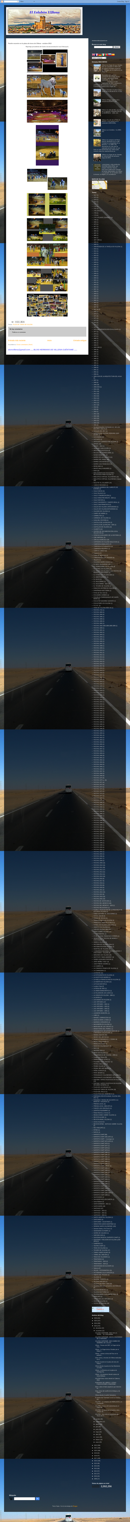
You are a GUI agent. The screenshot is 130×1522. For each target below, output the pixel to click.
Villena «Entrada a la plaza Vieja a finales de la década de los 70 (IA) (112, 90)
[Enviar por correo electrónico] (16, 322)
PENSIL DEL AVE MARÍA (101, 1068)
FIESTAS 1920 (98, 672)
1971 (95, 316)
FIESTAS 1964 (98, 764)
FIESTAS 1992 (98, 829)
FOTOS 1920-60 (98, 916)
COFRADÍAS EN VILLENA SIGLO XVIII (105, 542)
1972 (95, 318)
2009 (95, 384)
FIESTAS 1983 (98, 809)
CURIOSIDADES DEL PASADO (103, 557)
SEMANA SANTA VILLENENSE (103, 1226)
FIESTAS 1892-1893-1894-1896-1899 (104, 625)
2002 (95, 372)
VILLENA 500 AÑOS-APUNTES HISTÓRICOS (107, 1286)
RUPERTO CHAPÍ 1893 (101, 1177)
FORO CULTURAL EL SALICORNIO (104, 913)
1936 (95, 273)
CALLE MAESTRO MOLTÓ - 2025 (104, 498)
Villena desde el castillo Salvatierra (105, 1395)
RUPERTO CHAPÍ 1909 (101, 1195)
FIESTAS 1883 (98, 612)
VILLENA (96, 1277)
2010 (95, 389)
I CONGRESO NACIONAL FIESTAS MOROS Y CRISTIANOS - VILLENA (108, 951)
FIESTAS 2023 (98, 894)
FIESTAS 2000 (98, 847)
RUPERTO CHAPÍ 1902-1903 (102, 1192)
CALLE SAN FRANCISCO (101, 504)
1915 (95, 253)
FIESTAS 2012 (98, 869)
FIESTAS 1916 (98, 663)
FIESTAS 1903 (98, 634)
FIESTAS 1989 (98, 822)
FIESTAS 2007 (98, 858)
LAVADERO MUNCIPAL (101, 1013)
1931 (95, 267)
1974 (95, 322)
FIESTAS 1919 (98, 670)
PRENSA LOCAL (99, 1104)
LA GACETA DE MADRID (101, 977)
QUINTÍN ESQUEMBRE (101, 1110)
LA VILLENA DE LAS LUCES (102, 993)
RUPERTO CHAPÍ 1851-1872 (102, 1137)
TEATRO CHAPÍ (98, 1246)
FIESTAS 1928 (98, 690)
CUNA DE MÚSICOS (100, 555)
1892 (95, 237)
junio (97, 1429)
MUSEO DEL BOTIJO (100, 1037)
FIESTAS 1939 (98, 708)
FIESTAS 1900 (98, 628)
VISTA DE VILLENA (99, 1301)
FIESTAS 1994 (98, 834)
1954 (95, 287)
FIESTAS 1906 (98, 641)
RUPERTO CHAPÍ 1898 (101, 1188)
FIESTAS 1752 (98, 610)
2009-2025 (97, 387)
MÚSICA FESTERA (99, 1044)
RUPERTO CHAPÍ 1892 (101, 1175)
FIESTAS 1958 (98, 751)
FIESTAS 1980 (98, 802)
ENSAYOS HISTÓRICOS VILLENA (104, 588)
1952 (95, 282)
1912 (95, 251)
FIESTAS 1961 (98, 757)
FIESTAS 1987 (98, 818)
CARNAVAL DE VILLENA (101, 518)
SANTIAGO (97, 1208)
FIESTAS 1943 (98, 717)
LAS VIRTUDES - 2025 (100, 1011)
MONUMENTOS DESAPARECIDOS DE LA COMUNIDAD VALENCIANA (106, 1031)
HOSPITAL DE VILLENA (101, 949)
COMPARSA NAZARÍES (101, 548)
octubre (98, 1419)
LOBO (95, 1015)
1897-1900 (97, 240)
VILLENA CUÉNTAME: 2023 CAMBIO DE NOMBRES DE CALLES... (107, 1342)
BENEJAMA (97, 466)
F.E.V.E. (96, 605)
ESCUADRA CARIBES (100, 595)
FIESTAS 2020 (98, 887)
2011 (95, 391)
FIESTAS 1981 (98, 804)
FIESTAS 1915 (98, 661)
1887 (95, 233)
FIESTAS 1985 (98, 813)
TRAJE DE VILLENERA (101, 1257)
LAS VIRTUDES (98, 1002)
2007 (95, 380)
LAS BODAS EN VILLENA (101, 999)
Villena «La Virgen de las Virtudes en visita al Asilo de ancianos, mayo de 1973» (112, 156)
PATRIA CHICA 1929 (100, 1064)
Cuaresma (97, 553)
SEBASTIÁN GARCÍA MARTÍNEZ (104, 1224)
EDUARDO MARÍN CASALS (102, 562)
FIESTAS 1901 (98, 630)
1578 (95, 199)
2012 (95, 393)
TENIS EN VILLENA (100, 1248)
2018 (95, 407)
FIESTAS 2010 (98, 865)
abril (97, 1434)
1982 (95, 343)
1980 (95, 338)
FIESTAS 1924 (98, 681)
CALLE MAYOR (98, 500)
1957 (95, 289)
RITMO (96, 1130)
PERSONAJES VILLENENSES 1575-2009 (106, 1075)
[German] (100, 55)
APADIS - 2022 (98, 446)
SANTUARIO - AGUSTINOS (102, 1222)
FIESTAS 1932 (98, 699)
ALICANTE (97, 439)
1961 (95, 298)
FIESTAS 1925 (98, 684)
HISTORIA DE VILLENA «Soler (103, 944)
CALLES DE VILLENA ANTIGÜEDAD (105, 509)
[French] (96, 55)
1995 (95, 363)
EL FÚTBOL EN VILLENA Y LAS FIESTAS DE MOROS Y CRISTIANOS (107, 571)
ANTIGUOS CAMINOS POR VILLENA (105, 441)
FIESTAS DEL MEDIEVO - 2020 (103, 905)
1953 (95, 284)
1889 (95, 235)
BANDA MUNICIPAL (100, 455)
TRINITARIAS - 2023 (100, 1261)
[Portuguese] (106, 55)
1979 (95, 336)
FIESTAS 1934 (98, 704)
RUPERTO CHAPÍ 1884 (101, 1161)
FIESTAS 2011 (98, 867)
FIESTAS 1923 (98, 679)
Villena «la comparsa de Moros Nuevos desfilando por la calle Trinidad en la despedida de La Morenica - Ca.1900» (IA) (111, 142)
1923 (95, 255)
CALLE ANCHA (98, 491)
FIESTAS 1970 (98, 778)
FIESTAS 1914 (98, 659)
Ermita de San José (99, 593)
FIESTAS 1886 (98, 616)
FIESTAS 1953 (98, 740)
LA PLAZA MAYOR (99, 984)
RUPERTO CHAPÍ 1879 (101, 1150)
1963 (95, 302)
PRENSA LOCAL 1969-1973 (102, 1106)
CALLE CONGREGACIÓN (101, 495)
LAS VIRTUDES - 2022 (100, 1004)
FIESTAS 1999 (98, 845)
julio (97, 1426)
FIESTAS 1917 (98, 666)
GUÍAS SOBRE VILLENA (101, 931)
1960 (95, 296)
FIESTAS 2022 (98, 892)
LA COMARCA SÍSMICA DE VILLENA (105, 968)
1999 (95, 367)
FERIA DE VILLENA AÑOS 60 (102, 608)
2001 (95, 369)
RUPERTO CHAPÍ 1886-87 (101, 1166)
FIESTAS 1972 (98, 784)
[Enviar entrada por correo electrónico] (12, 322)
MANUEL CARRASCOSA (101, 1017)
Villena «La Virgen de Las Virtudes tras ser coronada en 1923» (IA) (112, 65)
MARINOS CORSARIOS (101, 1022)
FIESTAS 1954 (98, 742)
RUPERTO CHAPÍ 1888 (101, 1168)
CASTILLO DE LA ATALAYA (102, 522)
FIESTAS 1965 (98, 766)
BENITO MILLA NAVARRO (101, 468)
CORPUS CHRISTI (99, 551)
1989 (95, 356)
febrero (98, 1439)
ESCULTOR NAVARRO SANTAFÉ (104, 601)
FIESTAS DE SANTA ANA (101, 901)
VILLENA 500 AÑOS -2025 (101, 1284)
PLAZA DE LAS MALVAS (101, 1087)
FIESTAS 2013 (98, 872)
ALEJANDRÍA (98, 437)
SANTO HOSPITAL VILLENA (102, 1217)
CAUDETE (97, 529)
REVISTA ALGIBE (99, 1117)
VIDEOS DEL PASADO (100, 1275)
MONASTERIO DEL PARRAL (102, 1029)
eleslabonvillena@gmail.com (99, 40)
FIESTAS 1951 (98, 735)
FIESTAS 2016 (98, 878)
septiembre (99, 1421)
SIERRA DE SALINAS (100, 1233)
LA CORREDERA (99, 970)
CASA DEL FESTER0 (100, 520)
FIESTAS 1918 (98, 668)
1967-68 (96, 309)
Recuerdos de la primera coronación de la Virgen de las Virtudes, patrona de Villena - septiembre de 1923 (111, 77)
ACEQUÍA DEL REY (100, 431)
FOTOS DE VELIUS (100, 918)
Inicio (49, 340)
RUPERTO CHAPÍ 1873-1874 (102, 1141)
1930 (95, 264)
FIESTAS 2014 (98, 874)
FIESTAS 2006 (98, 856)
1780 (95, 220)
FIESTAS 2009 (98, 863)
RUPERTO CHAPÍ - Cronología (103, 1139)
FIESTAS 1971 (98, 782)
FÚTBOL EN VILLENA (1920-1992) (104, 925)
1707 (95, 204)
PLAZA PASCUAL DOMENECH (103, 1094)
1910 (95, 249)
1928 (95, 260)
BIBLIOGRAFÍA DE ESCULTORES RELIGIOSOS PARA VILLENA (104, 473)
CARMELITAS (98, 515)
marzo (98, 1437)
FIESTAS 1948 (98, 728)
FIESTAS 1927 (98, 688)
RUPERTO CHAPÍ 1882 (101, 1157)
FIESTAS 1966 (98, 769)
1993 (95, 361)
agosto (98, 1424)
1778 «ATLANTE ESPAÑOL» (102, 217)
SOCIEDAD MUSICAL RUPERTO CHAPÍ (106, 1237)
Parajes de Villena (99, 1057)
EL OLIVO (97, 579)
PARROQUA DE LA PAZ (101, 1059)
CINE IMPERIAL (98, 537)
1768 (95, 213)
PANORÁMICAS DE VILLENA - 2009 (104, 1055)
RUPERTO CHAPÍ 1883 (101, 1159)
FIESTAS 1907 (98, 643)
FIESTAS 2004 (98, 854)
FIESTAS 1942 (98, 715)
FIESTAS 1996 (98, 838)
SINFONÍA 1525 (98, 1235)
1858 (95, 222)
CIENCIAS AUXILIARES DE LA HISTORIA (106, 535)
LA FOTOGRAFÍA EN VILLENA (103, 975)
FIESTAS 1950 (98, 733)
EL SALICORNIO (99, 581)
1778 (95, 215)
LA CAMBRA (97, 966)
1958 (95, 291)
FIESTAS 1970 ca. (99, 780)
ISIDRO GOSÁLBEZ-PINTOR (102, 959)
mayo (97, 1432)
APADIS (96, 444)
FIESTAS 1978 (98, 798)
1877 (95, 226)
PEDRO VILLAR (98, 1066)
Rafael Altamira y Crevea (101, 1113)
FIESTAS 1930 (98, 695)
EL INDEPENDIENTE (100, 577)
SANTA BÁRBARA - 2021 (101, 1204)
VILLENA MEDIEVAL (100, 1290)
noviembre (99, 1330)
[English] (93, 55)
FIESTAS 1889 (98, 619)
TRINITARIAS (98, 1259)
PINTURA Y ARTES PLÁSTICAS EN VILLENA (107, 1079)
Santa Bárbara (98, 1201)
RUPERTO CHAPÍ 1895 (101, 1181)
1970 (95, 314)
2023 (95, 418)
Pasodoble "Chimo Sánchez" (102, 1061)
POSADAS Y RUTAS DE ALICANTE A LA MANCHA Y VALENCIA (106, 1100)
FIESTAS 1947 (98, 726)
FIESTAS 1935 (98, 706)
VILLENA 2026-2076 (99, 1281)
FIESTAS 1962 (98, 760)
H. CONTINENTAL (99, 934)
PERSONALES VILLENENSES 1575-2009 (106, 1077)
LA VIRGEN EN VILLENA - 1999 (103, 995)
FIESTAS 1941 (98, 713)
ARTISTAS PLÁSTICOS (101, 450)
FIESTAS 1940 (98, 710)
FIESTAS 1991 (98, 827)
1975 (95, 325)
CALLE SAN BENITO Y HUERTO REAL (105, 502)
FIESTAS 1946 (98, 724)
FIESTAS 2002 (98, 849)
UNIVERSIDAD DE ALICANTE (103, 1266)
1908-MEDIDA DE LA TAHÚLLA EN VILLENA (107, 246)
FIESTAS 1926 (98, 686)
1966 (95, 305)
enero (97, 1442)
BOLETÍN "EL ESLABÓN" (101, 483)
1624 (95, 202)
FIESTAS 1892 (98, 623)
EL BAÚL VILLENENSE (101, 564)
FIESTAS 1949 (98, 731)
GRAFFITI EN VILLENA (101, 927)
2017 (95, 405)
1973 (95, 320)
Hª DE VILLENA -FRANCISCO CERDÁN (105, 936)
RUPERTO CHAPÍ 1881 (101, 1154)
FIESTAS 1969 (98, 775)
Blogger (75, 1506)
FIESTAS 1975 (98, 791)
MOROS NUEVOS (99, 1035)
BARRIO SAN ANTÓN (100, 461)
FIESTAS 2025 (98, 898)
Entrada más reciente (16, 340)
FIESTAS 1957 (98, 749)
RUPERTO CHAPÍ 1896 (101, 1184)
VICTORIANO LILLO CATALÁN (103, 1272)
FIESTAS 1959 (98, 753)
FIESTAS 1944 (98, 719)
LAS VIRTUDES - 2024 (100, 1008)
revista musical (98, 1122)
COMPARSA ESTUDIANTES (102, 546)
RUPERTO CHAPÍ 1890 (101, 1170)
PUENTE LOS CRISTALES (102, 1108)
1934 (95, 271)
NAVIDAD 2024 (98, 1050)
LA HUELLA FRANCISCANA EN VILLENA (106, 979)
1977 (95, 331)
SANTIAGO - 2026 (99, 1215)
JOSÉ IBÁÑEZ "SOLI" (100, 961)
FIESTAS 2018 (98, 883)
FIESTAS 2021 (98, 890)
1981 (95, 340)
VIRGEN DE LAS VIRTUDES (102, 1299)
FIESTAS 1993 (98, 831)
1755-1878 (97, 211)
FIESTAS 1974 (98, 789)
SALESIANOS (98, 1197)
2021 (95, 414)
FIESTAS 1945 (98, 722)
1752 (95, 208)
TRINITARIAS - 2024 (100, 1263)
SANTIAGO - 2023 (99, 1210)
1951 (95, 280)
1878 (95, 228)
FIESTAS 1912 (98, 655)
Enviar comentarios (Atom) (24, 344)
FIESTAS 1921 (98, 675)
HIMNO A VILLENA (99, 942)
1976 (95, 327)
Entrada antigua (79, 340)
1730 (95, 206)
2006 (95, 374)
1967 (95, 307)
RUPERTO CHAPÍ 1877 (101, 1145)
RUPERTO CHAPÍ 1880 (101, 1152)
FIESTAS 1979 (98, 800)
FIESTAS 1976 (98, 793)
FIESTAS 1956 (98, 746)
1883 (95, 231)
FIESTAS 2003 (98, 851)
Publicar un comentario (19, 332)
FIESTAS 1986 (98, 816)
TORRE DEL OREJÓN (100, 1254)
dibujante (96, 560)
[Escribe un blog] (18, 322)
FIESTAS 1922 (98, 677)
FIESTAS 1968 (98, 773)
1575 (95, 197)
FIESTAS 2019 (98, 885)
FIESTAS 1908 (98, 646)
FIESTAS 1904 (98, 637)
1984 (95, 349)
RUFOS (96, 1132)
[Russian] (109, 55)
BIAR (95, 470)
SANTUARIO (97, 1219)
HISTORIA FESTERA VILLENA (103, 946)
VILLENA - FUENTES (100, 1279)
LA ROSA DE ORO (99, 988)
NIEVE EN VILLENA (100, 1053)
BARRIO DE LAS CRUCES (102, 457)
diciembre (99, 1328)
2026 (95, 425)
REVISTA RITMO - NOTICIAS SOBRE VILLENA (108, 1124)
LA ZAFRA (97, 997)
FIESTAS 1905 (98, 639)
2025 (95, 423)
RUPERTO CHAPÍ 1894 (101, 1179)
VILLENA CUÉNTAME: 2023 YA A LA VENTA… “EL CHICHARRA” (106, 1333)
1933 (95, 269)
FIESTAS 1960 (98, 755)
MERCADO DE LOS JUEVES (102, 1026)
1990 (95, 358)
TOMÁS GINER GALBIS (101, 1252)
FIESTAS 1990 (98, 825)
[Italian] (103, 55)
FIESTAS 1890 (98, 621)
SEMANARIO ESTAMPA (101, 1231)
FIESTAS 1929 (98, 693)
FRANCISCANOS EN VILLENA (103, 920)
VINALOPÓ (97, 1296)
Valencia (96, 1268)
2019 (95, 409)
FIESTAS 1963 (98, 762)
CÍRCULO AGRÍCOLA (100, 539)
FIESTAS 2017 (98, 881)
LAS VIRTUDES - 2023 (100, 1006)
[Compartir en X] (20, 322)
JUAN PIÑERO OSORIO (101, 964)
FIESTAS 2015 (98, 876)
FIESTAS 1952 (98, 737)
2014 (95, 398)
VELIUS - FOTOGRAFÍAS (101, 1270)
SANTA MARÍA (98, 1206)
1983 (95, 345)
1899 (95, 242)
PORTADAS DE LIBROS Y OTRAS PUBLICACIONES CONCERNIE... (106, 1383)
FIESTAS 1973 (98, 787)
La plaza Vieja (98, 986)
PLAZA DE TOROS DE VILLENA (22, 324)
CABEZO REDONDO (100, 485)
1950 (95, 278)
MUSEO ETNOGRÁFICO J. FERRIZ (104, 1039)
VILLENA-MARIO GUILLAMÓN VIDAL (105, 1294)
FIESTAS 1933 (98, 702)
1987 (95, 354)
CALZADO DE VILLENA (101, 511)
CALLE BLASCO (98, 493)
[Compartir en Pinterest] (24, 322)
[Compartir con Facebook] (22, 322)
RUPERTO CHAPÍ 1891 (101, 1172)
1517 (95, 195)
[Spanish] (113, 55)
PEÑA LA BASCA (99, 1070)
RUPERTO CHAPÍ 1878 (101, 1148)
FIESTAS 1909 (98, 648)
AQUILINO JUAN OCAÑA (101, 448)
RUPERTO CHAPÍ (99, 1134)
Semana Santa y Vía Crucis (102, 1228)
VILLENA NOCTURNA (100, 1292)
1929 (95, 262)
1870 (95, 224)
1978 (95, 334)
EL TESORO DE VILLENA (101, 586)
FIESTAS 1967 (98, 771)
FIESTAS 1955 (98, 744)
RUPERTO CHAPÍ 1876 (101, 1143)
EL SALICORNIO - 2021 (101, 584)
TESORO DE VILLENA (100, 1250)
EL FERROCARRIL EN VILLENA (103, 566)
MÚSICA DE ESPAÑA (100, 1041)
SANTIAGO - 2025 (99, 1213)
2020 (95, 411)
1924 (95, 258)
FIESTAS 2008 (98, 860)
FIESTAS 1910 (98, 650)
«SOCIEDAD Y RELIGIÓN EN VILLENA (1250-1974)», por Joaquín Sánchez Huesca (111, 166)
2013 (95, 396)
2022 (95, 416)
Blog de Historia (100, 1311)
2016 (95, 402)
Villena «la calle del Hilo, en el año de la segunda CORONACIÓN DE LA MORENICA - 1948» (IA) (112, 111)
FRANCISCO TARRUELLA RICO (103, 922)
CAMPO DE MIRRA (99, 513)
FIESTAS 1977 (98, 796)
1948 (95, 275)
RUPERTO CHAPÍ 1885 (101, 1163)
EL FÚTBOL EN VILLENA (101, 569)
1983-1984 (97, 347)
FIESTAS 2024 (98, 896)
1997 (95, 365)
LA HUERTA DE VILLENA (101, 982)
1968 (95, 311)
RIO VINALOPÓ (98, 1128)
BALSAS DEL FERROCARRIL (103, 453)
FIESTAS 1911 (98, 652)
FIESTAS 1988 (98, 820)
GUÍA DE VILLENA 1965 (101, 929)
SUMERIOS (97, 1243)
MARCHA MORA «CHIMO (101, 1020)
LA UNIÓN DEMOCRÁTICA (102, 990)
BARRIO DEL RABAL (100, 459)
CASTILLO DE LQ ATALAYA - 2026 (104, 524)
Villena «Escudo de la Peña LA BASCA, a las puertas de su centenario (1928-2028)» (111, 121)
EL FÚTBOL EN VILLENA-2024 (103, 575)
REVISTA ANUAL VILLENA (102, 1119)
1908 (95, 244)
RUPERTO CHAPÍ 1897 (101, 1186)
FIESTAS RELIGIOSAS (101, 907)
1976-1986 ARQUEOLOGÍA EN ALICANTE (106, 329)
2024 (95, 420)
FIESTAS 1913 (98, 657)
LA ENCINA (97, 973)
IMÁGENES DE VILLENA (101, 955)
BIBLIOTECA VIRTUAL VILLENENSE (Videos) (107, 479)
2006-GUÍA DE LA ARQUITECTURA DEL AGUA (108, 376)
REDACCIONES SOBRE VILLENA (104, 1115)
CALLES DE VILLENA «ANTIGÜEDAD (105, 507)
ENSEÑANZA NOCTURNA (101, 590)
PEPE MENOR (98, 1073)
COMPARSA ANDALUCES (101, 544)
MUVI (95, 1048)
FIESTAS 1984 (98, 811)
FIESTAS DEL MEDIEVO (101, 903)
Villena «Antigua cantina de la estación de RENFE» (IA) (110, 100)
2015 (95, 400)
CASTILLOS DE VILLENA (101, 527)
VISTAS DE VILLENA (100, 1303)
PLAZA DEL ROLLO (99, 1091)
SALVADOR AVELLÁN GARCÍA (103, 1199)
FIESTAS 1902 (98, 632)
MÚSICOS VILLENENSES (101, 1046)
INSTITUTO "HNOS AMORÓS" (103, 957)
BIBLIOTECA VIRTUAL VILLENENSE (105, 477)
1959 (95, 293)
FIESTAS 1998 (98, 843)
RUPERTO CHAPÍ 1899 (101, 1190)
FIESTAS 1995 (98, 836)
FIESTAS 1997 (98, 840)
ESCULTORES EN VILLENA (102, 603)
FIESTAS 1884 (98, 614)
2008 (95, 382)
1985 (95, 352)
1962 (95, 300)
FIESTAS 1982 (98, 807)
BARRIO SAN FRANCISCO (102, 464)
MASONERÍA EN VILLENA (102, 1024)
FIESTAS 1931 (98, 697)
